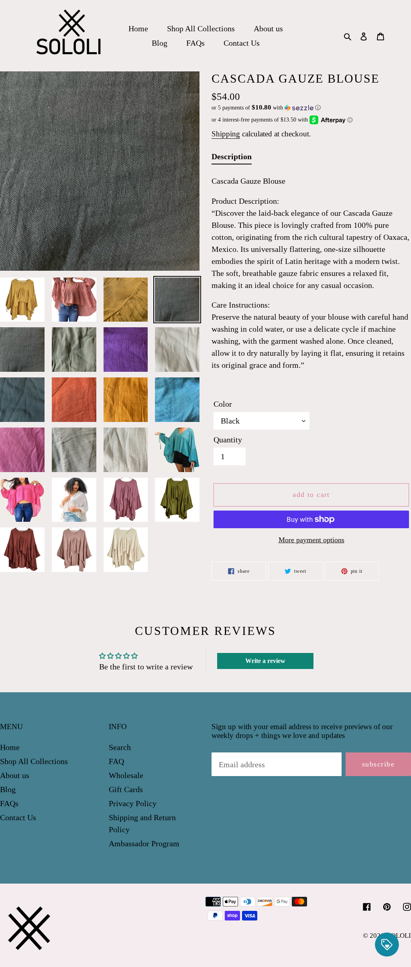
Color (223, 403)
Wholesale (126, 775)
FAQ (116, 761)
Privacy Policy (133, 803)
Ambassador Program (144, 843)
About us (14, 775)
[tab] (232, 158)
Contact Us (18, 817)
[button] (266, 107)
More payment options (311, 540)
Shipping (226, 134)
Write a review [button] (265, 660)
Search (120, 747)
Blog (8, 789)
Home (10, 747)
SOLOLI (399, 935)
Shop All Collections (34, 761)
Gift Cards (126, 789)
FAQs (9, 803)
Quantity (228, 439)
